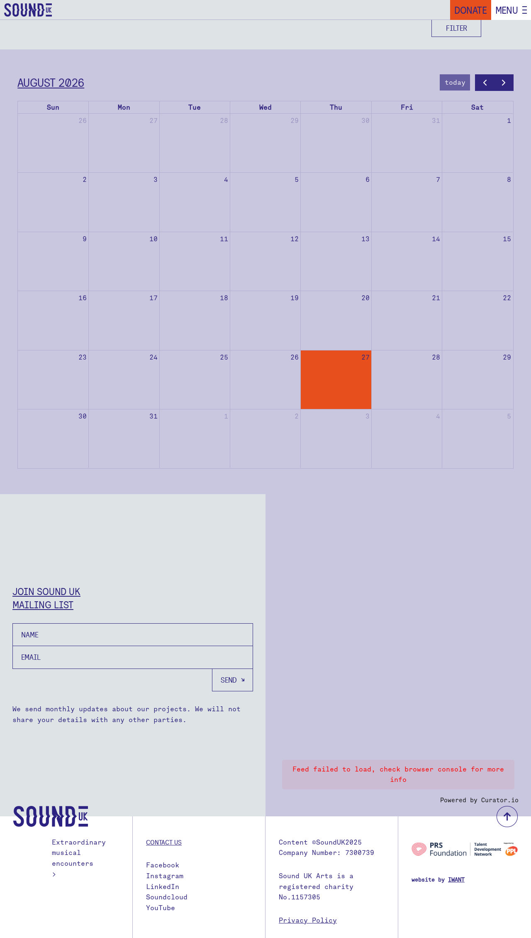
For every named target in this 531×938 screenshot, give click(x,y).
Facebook (162, 865)
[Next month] (504, 82)
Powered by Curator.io (479, 800)
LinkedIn (162, 886)
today (455, 82)
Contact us (164, 842)
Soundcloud (167, 897)
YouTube (160, 908)
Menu (506, 10)
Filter (456, 28)
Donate (470, 10)
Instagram (164, 876)
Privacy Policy (308, 920)
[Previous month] (484, 82)
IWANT (456, 879)
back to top (507, 816)
